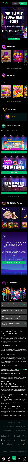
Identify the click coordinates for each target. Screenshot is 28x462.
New (2, 130)
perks (19, 402)
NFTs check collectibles (19, 430)
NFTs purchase (7, 430)
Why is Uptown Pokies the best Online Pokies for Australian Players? (12, 317)
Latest (7, 130)
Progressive (4, 82)
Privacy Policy (11, 422)
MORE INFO (14, 152)
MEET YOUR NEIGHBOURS (14, 262)
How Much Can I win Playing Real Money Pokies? (13, 304)
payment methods (21, 369)
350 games (13, 337)
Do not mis (14, 130)
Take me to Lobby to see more (14, 68)
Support (19, 422)
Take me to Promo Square (14, 196)
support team (5, 376)
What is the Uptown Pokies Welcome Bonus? (12, 311)
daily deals (23, 357)
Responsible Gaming (21, 426)
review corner (13, 388)
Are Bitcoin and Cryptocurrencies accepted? (11, 324)
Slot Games (3, 80)
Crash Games (12, 80)
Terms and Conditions (8, 426)
